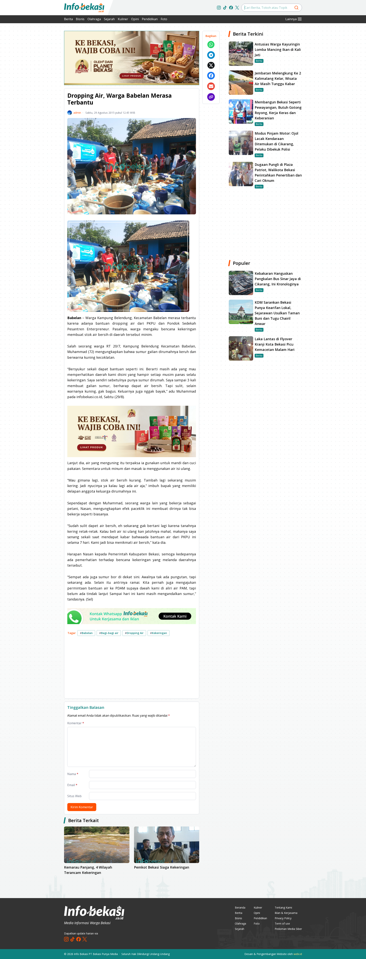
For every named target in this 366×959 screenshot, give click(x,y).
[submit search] (296, 7)
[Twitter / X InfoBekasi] (237, 8)
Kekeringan (158, 633)
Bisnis (80, 19)
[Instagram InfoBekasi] (219, 8)
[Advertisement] (44, 87)
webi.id (298, 954)
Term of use (282, 923)
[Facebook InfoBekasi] (231, 8)
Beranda (240, 907)
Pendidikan (150, 19)
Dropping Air (134, 633)
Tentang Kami (283, 907)
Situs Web (74, 796)
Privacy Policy (283, 918)
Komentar (75, 723)
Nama (72, 774)
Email (72, 785)
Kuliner (123, 19)
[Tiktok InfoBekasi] (225, 8)
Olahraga (94, 19)
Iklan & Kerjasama (286, 913)
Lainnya (291, 19)
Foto (164, 19)
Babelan (86, 633)
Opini (135, 19)
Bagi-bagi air (108, 633)
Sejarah (109, 19)
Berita (68, 19)
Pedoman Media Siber (288, 929)
